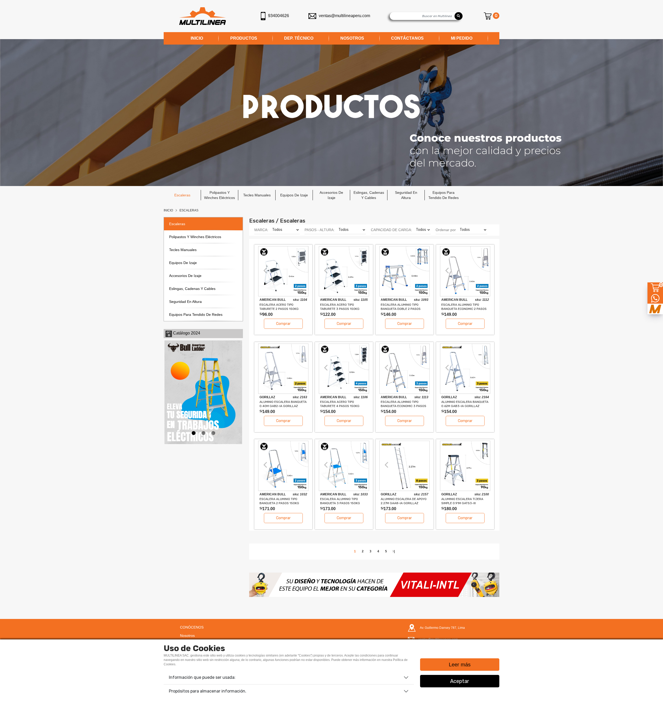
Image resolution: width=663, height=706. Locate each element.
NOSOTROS (352, 38)
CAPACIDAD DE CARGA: (391, 230)
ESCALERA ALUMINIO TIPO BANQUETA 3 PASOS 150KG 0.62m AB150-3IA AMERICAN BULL (341, 501)
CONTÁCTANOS (407, 38)
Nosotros (187, 635)
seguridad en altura (406, 195)
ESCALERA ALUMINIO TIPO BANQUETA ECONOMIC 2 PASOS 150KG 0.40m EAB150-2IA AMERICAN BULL (464, 306)
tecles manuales (257, 195)
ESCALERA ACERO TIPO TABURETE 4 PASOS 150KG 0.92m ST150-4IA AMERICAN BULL (341, 404)
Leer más (460, 664)
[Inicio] (202, 16)
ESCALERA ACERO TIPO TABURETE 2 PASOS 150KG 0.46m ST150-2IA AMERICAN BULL (280, 306)
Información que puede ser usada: (202, 677)
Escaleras (188, 210)
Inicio (168, 210)
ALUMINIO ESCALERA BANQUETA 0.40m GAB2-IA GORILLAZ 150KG (283, 404)
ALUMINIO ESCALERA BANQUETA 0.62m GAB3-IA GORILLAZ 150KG (464, 404)
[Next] (301, 270)
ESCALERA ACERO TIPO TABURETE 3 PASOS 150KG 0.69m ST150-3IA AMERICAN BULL (341, 306)
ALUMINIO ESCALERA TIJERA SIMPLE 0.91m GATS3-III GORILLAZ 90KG (462, 501)
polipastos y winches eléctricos (219, 195)
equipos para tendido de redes (443, 195)
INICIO (197, 38)
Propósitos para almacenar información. (207, 691)
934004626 (278, 15)
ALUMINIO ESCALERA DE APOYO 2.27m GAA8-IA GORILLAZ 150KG (404, 501)
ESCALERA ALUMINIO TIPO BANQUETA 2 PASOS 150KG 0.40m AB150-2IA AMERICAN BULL (280, 501)
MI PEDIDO (461, 38)
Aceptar (459, 681)
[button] (268, 585)
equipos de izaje (294, 195)
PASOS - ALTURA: (320, 230)
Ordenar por (446, 230)
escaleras (182, 195)
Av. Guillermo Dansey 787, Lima (442, 628)
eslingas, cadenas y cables (369, 195)
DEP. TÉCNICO (298, 38)
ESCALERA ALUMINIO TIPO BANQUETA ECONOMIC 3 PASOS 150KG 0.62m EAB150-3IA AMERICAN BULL (403, 404)
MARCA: (261, 230)
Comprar (283, 324)
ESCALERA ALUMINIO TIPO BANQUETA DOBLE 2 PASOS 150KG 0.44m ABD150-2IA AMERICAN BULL (401, 306)
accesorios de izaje (331, 195)
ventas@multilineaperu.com (344, 15)
